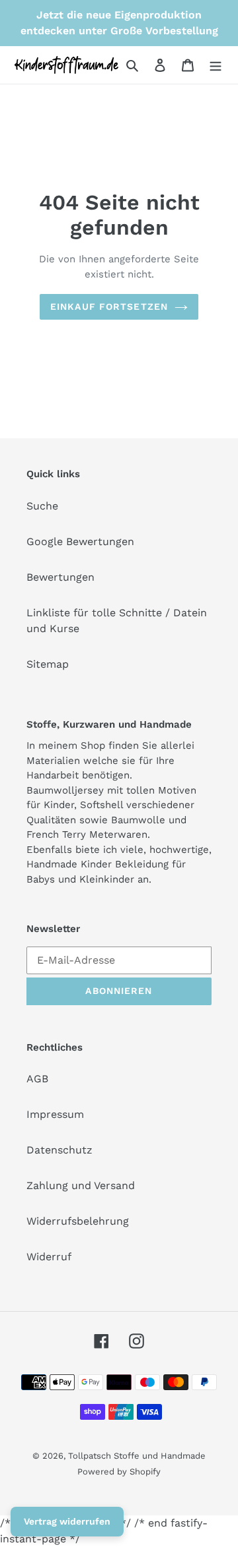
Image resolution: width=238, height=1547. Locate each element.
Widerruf (48, 1256)
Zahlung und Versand (80, 1185)
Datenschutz (59, 1150)
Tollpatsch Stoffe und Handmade (137, 1456)
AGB (37, 1078)
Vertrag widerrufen (67, 1521)
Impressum (55, 1114)
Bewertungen (60, 577)
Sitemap (47, 664)
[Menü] (215, 64)
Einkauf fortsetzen (109, 306)
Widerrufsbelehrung (77, 1221)
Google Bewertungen (80, 541)
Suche (42, 506)
